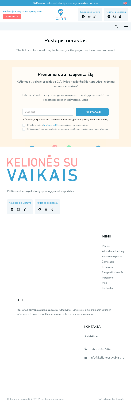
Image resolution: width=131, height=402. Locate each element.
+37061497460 (101, 349)
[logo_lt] (61, 14)
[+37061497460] (87, 348)
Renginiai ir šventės (112, 272)
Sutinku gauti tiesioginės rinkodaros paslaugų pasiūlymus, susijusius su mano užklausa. (67, 129)
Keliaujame (108, 267)
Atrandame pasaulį (112, 256)
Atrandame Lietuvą (113, 251)
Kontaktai (107, 288)
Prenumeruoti (92, 112)
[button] (116, 26)
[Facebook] (83, 16)
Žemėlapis (108, 262)
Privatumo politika (51, 125)
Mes (104, 283)
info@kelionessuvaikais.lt (107, 358)
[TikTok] (95, 16)
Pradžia (106, 246)
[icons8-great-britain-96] (125, 3)
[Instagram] (89, 16)
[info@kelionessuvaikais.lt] (87, 357)
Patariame (108, 277)
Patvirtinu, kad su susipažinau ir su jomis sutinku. (58, 125)
